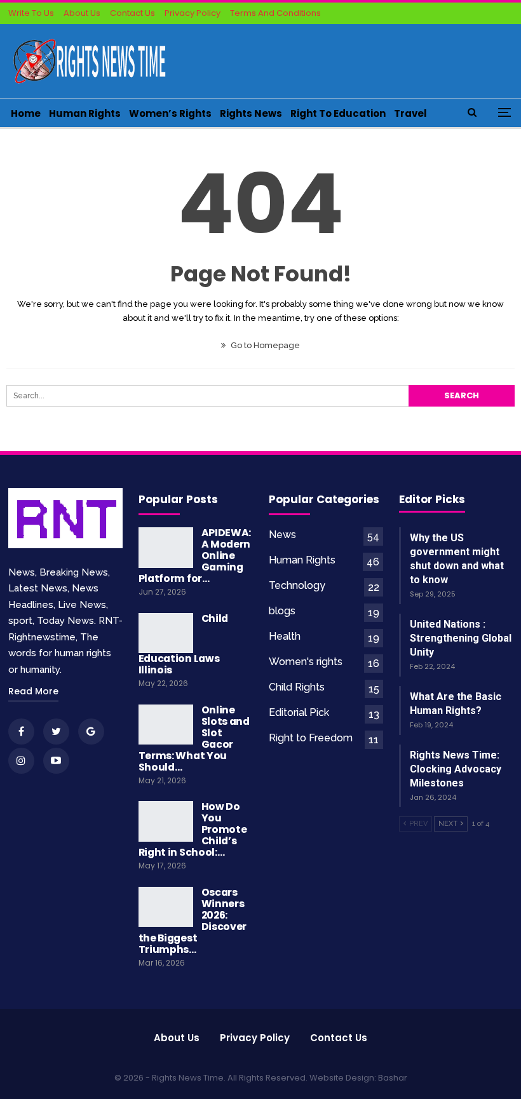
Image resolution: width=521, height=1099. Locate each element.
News (282, 535)
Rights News (251, 113)
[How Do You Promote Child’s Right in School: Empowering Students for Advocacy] (166, 821)
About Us (82, 13)
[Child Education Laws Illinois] (166, 633)
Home (26, 113)
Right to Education (338, 113)
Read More (33, 691)
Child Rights (297, 687)
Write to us (31, 13)
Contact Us (132, 13)
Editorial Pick (299, 712)
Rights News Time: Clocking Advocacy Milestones (455, 769)
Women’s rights (170, 113)
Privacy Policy (192, 13)
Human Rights (85, 113)
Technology (297, 585)
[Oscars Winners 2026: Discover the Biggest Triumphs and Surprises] (166, 907)
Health (285, 636)
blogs (282, 611)
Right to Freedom (311, 738)
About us (177, 1037)
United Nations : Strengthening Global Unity (460, 638)
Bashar (392, 1078)
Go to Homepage (264, 345)
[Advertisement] (364, 59)
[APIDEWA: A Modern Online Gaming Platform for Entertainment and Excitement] (166, 547)
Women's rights (305, 662)
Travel (410, 113)
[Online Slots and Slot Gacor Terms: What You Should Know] (166, 725)
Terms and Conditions (275, 13)
